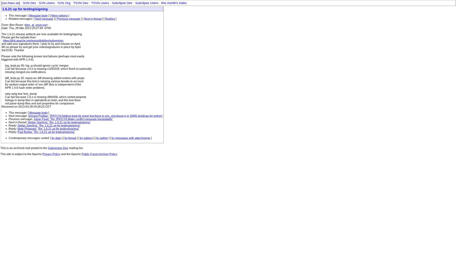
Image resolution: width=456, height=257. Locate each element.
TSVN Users (100, 3)
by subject (86, 138)
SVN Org (64, 3)
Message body (38, 15)
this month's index (174, 3)
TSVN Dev (80, 3)
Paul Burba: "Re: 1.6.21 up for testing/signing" (46, 131)
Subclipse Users (146, 3)
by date (56, 138)
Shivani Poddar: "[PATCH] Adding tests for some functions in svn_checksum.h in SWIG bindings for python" (95, 115)
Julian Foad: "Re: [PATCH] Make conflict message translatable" (73, 119)
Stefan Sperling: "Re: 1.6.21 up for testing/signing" (59, 122)
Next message (44, 18)
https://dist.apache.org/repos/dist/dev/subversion (33, 40)
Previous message (68, 18)
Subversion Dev (58, 148)
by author (102, 138)
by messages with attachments (131, 138)
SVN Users (47, 3)
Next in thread (93, 18)
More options (59, 15)
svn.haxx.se (10, 3)
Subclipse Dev (122, 3)
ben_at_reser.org (36, 24)
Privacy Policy (51, 154)
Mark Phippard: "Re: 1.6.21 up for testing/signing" (48, 128)
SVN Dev (29, 3)
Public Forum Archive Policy (99, 154)
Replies (110, 18)
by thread (70, 138)
